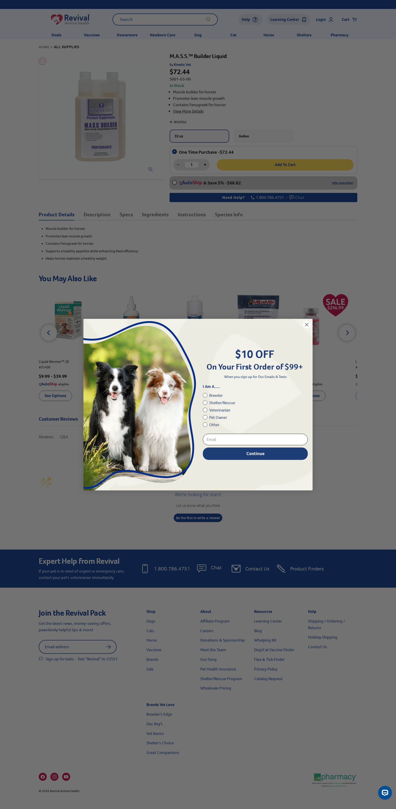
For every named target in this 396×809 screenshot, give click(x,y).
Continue (255, 453)
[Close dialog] (307, 325)
